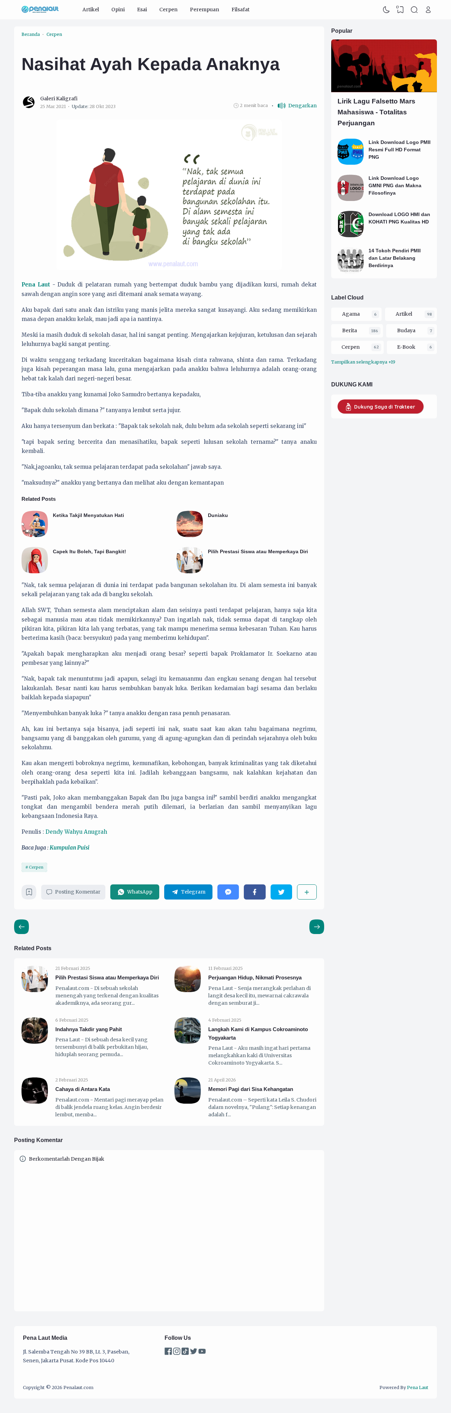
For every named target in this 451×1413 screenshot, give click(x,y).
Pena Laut (35, 284)
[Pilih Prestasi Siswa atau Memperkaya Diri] (190, 571)
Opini (118, 9)
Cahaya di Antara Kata (82, 1089)
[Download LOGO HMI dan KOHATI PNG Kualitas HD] (351, 235)
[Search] (414, 10)
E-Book (406, 347)
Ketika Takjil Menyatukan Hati (88, 515)
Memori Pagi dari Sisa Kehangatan (250, 1089)
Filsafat (240, 9)
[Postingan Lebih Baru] (316, 926)
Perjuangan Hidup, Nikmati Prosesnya (255, 977)
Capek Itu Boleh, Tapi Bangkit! (89, 551)
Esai (142, 9)
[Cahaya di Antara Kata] (34, 1102)
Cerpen (168, 9)
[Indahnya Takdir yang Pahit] (34, 1042)
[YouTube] (202, 1353)
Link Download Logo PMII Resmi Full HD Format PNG (400, 149)
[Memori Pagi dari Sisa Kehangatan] (187, 1102)
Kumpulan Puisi (69, 847)
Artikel (90, 9)
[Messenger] (228, 892)
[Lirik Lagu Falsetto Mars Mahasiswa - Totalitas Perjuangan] (384, 90)
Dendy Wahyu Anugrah (76, 831)
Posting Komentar (77, 892)
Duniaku (218, 515)
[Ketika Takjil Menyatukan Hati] (34, 535)
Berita (349, 330)
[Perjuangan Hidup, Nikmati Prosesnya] (187, 990)
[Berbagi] (307, 892)
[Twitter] (281, 892)
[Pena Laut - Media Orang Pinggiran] (40, 10)
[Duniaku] (190, 535)
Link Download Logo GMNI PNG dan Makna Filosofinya (395, 185)
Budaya (406, 330)
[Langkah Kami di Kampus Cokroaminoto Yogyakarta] (187, 1042)
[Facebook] (254, 892)
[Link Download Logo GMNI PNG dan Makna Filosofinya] (351, 199)
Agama (351, 314)
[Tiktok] (185, 1353)
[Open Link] (428, 10)
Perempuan (204, 9)
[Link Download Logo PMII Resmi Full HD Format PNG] (351, 163)
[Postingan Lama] (21, 926)
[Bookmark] (29, 894)
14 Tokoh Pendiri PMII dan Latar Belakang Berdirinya (395, 258)
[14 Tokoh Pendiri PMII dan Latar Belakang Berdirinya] (351, 272)
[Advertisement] (366, 503)
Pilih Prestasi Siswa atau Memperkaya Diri (258, 551)
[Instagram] (177, 1353)
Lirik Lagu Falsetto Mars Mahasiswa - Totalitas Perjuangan (376, 112)
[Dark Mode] (386, 10)
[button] (294, 105)
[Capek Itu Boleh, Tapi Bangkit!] (34, 571)
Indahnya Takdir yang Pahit (88, 1029)
